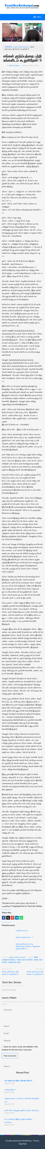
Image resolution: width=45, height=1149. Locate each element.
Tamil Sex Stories (11, 982)
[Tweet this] (8, 918)
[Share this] (4, 918)
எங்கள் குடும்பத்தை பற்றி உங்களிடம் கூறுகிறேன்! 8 (10, 971)
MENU (39, 17)
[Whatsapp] (21, 918)
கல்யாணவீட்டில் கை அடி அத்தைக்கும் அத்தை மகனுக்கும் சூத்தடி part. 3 (28, 946)
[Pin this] (12, 918)
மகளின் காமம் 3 (22, 930)
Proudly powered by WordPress (19, 1140)
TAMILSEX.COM (14, 962)
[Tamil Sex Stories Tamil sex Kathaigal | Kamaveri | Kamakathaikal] (22, 5)
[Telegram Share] (17, 918)
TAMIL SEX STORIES (25, 960)
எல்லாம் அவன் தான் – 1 (24, 937)
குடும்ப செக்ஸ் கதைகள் (17, 957)
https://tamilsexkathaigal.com (14, 985)
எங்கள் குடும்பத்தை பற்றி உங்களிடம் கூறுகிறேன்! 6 (35, 971)
